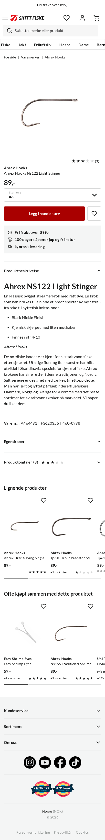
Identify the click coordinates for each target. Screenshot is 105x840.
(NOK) (52, 811)
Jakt (22, 45)
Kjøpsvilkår (63, 832)
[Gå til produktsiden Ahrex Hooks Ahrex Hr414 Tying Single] (25, 527)
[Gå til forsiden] (27, 18)
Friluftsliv (43, 45)
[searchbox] (55, 30)
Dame (83, 45)
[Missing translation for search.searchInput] (7, 30)
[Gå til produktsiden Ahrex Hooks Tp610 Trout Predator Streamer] (72, 527)
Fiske (6, 45)
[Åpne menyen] (5, 18)
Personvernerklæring (33, 832)
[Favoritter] (66, 18)
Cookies (82, 832)
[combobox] (50, 30)
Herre (65, 45)
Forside (10, 57)
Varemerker (30, 57)
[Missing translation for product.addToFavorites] (94, 213)
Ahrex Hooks (55, 57)
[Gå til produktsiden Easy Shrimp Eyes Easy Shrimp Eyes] (25, 633)
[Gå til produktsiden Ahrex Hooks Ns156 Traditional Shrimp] (72, 633)
